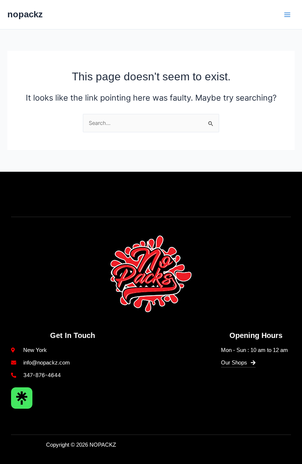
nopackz (25, 14)
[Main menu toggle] (287, 14)
